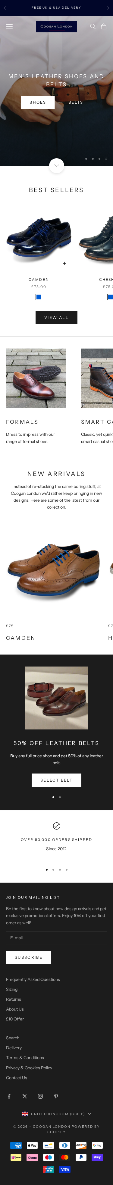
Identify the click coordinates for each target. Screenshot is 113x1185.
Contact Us (16, 1077)
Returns (13, 999)
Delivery (14, 1047)
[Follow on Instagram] (40, 1096)
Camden (39, 279)
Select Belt (56, 780)
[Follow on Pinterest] (56, 1096)
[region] (56, 91)
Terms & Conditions (25, 1057)
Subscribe (28, 957)
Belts (75, 102)
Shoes (38, 102)
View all (56, 317)
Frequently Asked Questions (33, 979)
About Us (15, 1009)
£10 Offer (15, 1019)
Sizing (11, 989)
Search (12, 1038)
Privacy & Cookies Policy (29, 1068)
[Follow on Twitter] (25, 1096)
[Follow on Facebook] (9, 1096)
